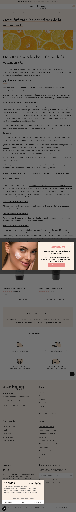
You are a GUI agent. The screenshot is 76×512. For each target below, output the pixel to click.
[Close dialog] (71, 244)
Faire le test (56, 265)
